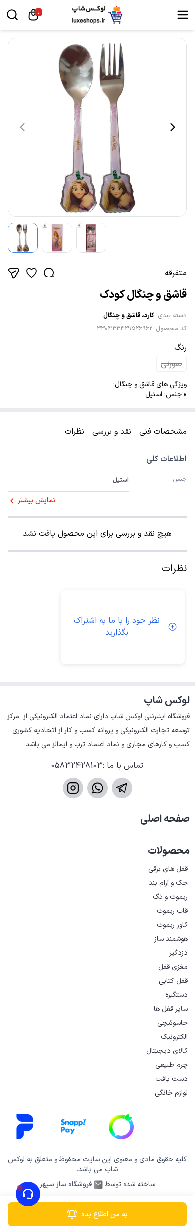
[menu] (183, 15)
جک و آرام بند (168, 883)
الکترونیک (174, 1037)
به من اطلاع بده (105, 1214)
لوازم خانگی (171, 1093)
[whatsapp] (98, 788)
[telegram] (122, 788)
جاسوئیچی (173, 1023)
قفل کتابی (173, 981)
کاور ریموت (172, 925)
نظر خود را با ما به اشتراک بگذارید (117, 627)
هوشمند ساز (171, 939)
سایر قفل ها (171, 1009)
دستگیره (177, 995)
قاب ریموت (172, 911)
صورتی (171, 364)
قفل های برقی (168, 869)
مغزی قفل (173, 967)
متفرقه (176, 273)
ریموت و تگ (170, 897)
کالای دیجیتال (167, 1051)
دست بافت (172, 1079)
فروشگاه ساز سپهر (66, 1185)
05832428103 (77, 766)
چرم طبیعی (172, 1065)
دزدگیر (179, 953)
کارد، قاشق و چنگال (129, 316)
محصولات (169, 851)
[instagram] (73, 788)
